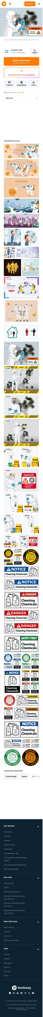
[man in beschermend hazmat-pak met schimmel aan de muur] (21, 459)
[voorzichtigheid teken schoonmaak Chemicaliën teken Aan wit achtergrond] (13, 652)
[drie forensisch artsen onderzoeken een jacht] (12, 284)
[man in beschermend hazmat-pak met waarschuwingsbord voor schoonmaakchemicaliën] (11, 597)
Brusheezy (8, 992)
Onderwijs (8, 1009)
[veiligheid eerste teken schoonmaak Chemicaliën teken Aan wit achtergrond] (21, 756)
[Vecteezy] (3, 3)
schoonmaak (11, 936)
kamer (24, 936)
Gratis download (21, 61)
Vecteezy (7, 996)
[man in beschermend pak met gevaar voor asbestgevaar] (21, 554)
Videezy (7, 1000)
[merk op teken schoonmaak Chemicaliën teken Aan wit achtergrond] (21, 690)
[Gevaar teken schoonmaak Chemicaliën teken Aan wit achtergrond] (21, 712)
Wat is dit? (20, 92)
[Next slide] (33, 936)
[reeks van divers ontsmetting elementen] (27, 251)
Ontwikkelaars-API (11, 1013)
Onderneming (9, 1005)
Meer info (9, 97)
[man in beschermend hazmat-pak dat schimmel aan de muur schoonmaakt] (21, 406)
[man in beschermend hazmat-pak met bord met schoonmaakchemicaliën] (11, 510)
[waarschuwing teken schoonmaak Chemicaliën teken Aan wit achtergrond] (21, 810)
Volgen (34, 53)
